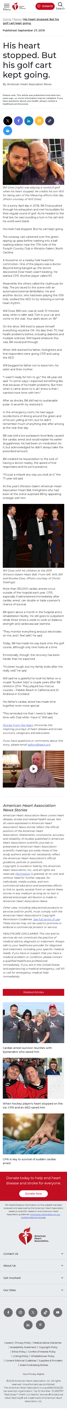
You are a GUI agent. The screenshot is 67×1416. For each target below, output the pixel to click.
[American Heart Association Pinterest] (40, 1325)
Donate (47, 6)
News (17, 19)
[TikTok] (45, 1312)
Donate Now (33, 1193)
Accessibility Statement (23, 1347)
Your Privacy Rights (33, 1374)
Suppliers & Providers (50, 1360)
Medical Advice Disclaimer (47, 1342)
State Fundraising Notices (34, 1365)
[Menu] (7, 5)
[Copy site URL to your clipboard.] (50, 121)
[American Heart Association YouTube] (58, 1312)
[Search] (60, 4)
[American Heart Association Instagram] (20, 1312)
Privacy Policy (23, 1342)
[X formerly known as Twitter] (33, 1312)
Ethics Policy (19, 1351)
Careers (8, 1342)
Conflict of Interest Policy (42, 1351)
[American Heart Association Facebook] (8, 1312)
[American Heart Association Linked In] (28, 1325)
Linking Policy (20, 1356)
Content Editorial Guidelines (20, 1360)
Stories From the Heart (18, 725)
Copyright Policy (48, 1347)
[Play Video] (33, 769)
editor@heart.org (39, 744)
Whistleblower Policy (43, 1356)
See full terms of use (46, 919)
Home (7, 19)
